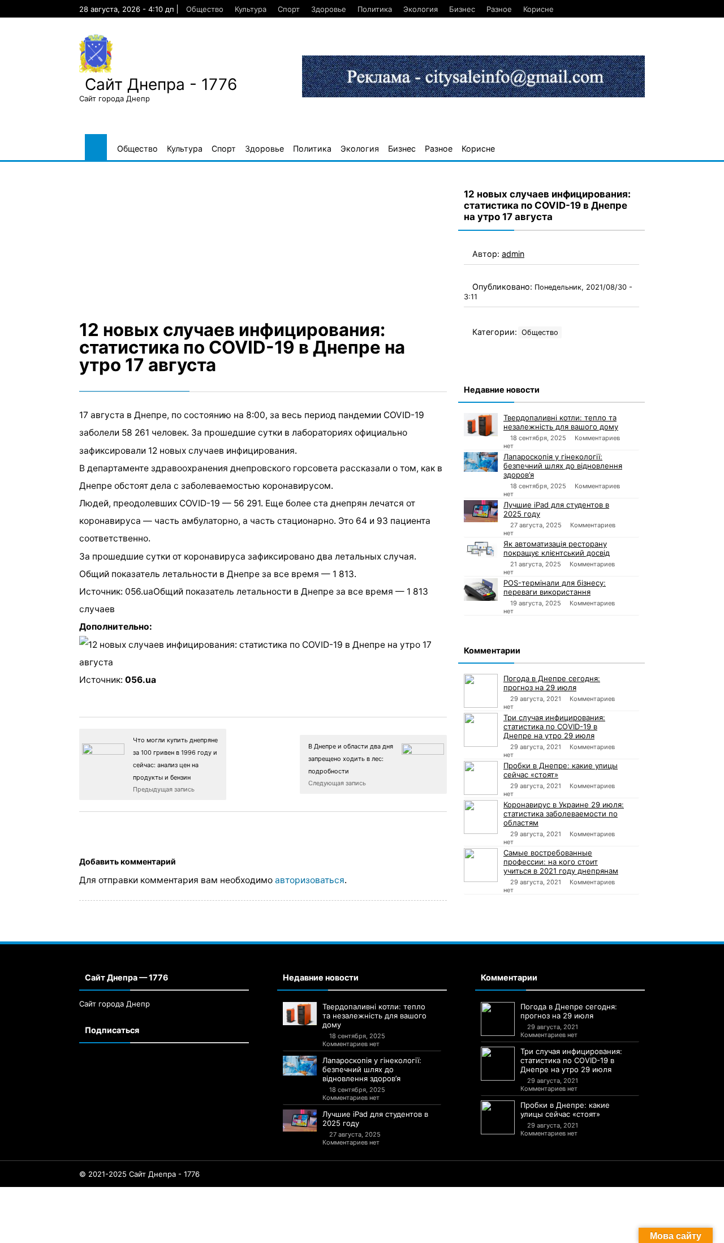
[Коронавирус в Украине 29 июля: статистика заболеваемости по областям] (481, 817)
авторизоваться (309, 880)
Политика (374, 9)
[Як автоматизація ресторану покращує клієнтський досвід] (481, 548)
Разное (499, 9)
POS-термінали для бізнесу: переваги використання (554, 587)
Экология (420, 9)
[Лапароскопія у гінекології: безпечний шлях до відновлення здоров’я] (481, 462)
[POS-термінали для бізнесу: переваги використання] (481, 589)
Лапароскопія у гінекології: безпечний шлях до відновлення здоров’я (562, 465)
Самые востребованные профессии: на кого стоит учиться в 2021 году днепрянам (560, 861)
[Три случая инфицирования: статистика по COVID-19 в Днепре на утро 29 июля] (481, 730)
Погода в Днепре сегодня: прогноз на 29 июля (551, 683)
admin (513, 254)
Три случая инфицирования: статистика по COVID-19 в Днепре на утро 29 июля (554, 726)
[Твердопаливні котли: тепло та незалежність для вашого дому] (481, 424)
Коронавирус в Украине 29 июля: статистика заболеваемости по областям (563, 813)
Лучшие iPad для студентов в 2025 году (556, 509)
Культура (250, 9)
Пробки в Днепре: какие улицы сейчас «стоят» (560, 770)
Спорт (289, 9)
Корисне (538, 9)
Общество (204, 9)
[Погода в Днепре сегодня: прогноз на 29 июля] (481, 691)
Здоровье (328, 9)
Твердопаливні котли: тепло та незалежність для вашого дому (560, 422)
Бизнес (462, 9)
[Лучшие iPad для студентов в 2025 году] (481, 511)
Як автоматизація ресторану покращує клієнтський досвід (556, 548)
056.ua (140, 679)
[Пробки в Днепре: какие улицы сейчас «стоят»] (481, 778)
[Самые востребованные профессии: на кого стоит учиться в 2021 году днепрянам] (481, 865)
